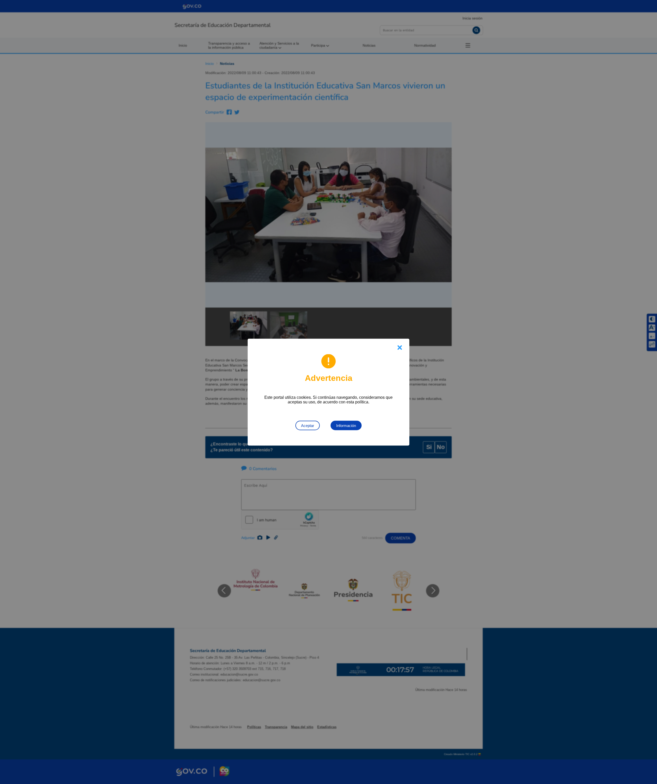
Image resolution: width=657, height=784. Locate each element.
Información (346, 425)
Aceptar (307, 425)
